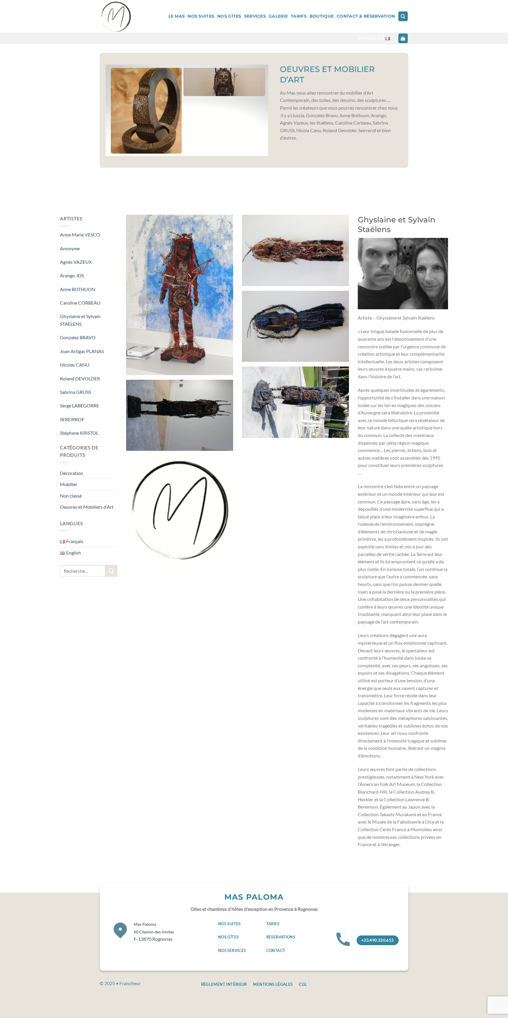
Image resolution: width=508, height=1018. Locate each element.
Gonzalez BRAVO (78, 337)
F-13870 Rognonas (154, 932)
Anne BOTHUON (77, 289)
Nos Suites (201, 16)
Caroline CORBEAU (80, 302)
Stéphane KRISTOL (79, 433)
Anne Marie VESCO (80, 234)
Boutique (322, 16)
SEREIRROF (72, 419)
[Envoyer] (111, 571)
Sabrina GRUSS (75, 392)
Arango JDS (72, 275)
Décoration (71, 473)
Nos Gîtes (229, 16)
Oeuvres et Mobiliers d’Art (86, 507)
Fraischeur (130, 983)
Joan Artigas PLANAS (82, 351)
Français (372, 38)
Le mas (176, 16)
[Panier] (403, 38)
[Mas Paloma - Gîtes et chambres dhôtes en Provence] (120, 16)
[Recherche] (403, 16)
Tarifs (299, 16)
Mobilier (68, 484)
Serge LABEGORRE (79, 405)
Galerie (278, 16)
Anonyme (70, 248)
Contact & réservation (366, 16)
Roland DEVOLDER (80, 378)
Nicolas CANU (74, 364)
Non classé (71, 495)
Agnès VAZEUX (76, 262)
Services (255, 16)
